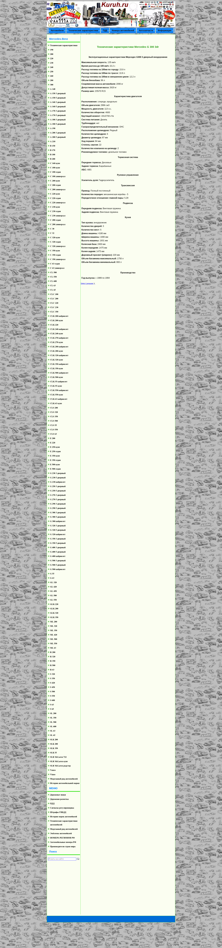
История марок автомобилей (63, 816)
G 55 (52, 573)
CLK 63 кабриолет (58, 398)
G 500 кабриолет (57, 569)
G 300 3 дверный (58, 512)
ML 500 (53, 639)
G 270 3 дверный (58, 494)
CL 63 (53, 285)
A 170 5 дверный (58, 115)
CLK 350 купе (56, 368)
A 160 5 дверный (58, 106)
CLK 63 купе (56, 403)
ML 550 (53, 643)
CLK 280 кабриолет (59, 346)
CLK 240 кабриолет (59, 329)
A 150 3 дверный (58, 93)
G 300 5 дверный (58, 516)
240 (51, 67)
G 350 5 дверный (58, 542)
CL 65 (53, 289)
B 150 (52, 145)
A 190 (52, 128)
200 (51, 54)
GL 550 (53, 599)
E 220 (52, 442)
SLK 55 (53, 752)
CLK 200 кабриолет (59, 315)
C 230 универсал (57, 215)
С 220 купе (55, 193)
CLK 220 (54, 324)
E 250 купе (55, 446)
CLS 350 (54, 416)
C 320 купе (55, 237)
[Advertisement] (62, 887)
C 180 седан (55, 171)
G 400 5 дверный (58, 551)
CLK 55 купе (56, 385)
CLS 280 (54, 407)
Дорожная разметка (59, 799)
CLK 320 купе (56, 359)
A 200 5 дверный (58, 136)
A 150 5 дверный (58, 97)
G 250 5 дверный (58, 490)
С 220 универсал (57, 202)
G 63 (52, 577)
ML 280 (53, 621)
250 (51, 71)
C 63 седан (55, 263)
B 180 (52, 154)
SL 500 (53, 721)
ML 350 (53, 630)
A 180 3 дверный (58, 119)
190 (51, 49)
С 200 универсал (57, 189)
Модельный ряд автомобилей (64, 778)
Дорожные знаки (58, 794)
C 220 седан (55, 198)
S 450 (52, 687)
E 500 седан (55, 468)
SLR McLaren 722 (58, 756)
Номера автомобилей (123, 30)
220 (51, 58)
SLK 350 (54, 748)
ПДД (105, 30)
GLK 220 (54, 604)
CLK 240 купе (56, 333)
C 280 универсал (57, 224)
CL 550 (53, 276)
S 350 (52, 678)
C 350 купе (55, 250)
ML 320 (53, 625)
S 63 (52, 704)
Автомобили (57, 30)
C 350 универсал (57, 259)
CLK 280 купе (56, 350)
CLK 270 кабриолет (59, 337)
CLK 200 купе (56, 320)
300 (51, 84)
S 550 (52, 695)
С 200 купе (55, 180)
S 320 (52, 673)
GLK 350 (54, 617)
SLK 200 (54, 739)
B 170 (52, 150)
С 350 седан (55, 254)
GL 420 (53, 586)
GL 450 (53, 590)
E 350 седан (55, 460)
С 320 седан (55, 241)
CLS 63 (53, 433)
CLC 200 (54, 298)
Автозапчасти (146, 30)
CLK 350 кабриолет (59, 363)
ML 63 (53, 647)
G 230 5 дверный (58, 477)
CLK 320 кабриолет (59, 355)
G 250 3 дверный (58, 486)
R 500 (52, 665)
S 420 (52, 682)
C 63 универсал (57, 267)
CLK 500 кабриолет (59, 372)
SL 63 (52, 730)
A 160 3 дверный (58, 102)
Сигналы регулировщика (62, 807)
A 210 (52, 141)
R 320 (52, 656)
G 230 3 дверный (58, 473)
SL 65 (52, 735)
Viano (52, 774)
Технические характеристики (83, 30)
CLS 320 (54, 412)
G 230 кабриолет (57, 481)
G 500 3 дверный (58, 560)
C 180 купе (55, 167)
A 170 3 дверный (58, 110)
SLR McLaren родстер (60, 765)
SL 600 (53, 726)
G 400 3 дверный (58, 547)
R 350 (52, 660)
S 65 (52, 708)
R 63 (52, 669)
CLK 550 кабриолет (59, 390)
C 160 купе (55, 163)
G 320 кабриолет (57, 534)
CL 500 (53, 272)
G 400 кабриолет (57, 556)
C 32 (52, 233)
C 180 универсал (57, 176)
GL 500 (53, 595)
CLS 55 (53, 425)
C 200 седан (55, 184)
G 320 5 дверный (58, 529)
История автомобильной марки (64, 783)
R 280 (52, 652)
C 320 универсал (57, 246)
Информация (164, 30)
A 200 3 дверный (58, 132)
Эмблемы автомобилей (61, 833)
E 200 (52, 438)
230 (51, 62)
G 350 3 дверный (58, 538)
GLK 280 (54, 608)
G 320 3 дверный (58, 525)
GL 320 (53, 582)
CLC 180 (54, 294)
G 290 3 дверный (58, 503)
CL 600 (53, 281)
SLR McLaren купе (59, 761)
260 (51, 75)
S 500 (52, 691)
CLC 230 (54, 307)
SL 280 (53, 713)
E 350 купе (55, 455)
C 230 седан (55, 211)
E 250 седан (55, 451)
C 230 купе (55, 206)
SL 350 (53, 717)
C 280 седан (55, 219)
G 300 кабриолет (57, 521)
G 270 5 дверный (58, 499)
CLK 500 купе (56, 377)
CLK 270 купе (56, 342)
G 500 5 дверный (58, 564)
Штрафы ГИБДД (58, 812)
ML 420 (53, 634)
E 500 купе (55, 464)
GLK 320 (54, 612)
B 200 (52, 158)
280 (51, 80)
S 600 (52, 700)
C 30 (52, 228)
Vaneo (53, 769)
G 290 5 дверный (58, 508)
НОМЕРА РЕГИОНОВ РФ (62, 837)
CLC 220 (54, 302)
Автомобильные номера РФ (63, 842)
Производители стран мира (62, 846)
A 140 (52, 88)
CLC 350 (54, 311)
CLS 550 (54, 429)
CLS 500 (54, 420)
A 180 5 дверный (58, 123)
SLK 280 (54, 743)
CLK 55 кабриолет (58, 381)
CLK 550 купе (56, 394)
